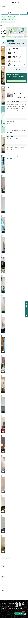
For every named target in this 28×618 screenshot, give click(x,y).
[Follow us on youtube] (20, 606)
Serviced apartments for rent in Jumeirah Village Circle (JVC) (16, 151)
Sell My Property (9, 2)
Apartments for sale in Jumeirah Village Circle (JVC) (16, 141)
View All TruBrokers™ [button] (16, 69)
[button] (5, 13)
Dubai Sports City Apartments (13, 123)
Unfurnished (17, 37)
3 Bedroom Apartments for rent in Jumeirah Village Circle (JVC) (16, 110)
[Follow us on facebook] (16, 603)
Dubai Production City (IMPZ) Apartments (16, 125)
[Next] (9, 558)
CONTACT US (5, 606)
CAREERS (11, 603)
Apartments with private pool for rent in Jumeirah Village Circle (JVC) (16, 154)
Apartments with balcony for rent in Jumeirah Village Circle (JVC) (16, 156)
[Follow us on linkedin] (23, 603)
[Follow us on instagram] (16, 606)
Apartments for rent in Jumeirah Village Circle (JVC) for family (16, 149)
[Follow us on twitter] (20, 603)
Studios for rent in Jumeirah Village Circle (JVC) (16, 104)
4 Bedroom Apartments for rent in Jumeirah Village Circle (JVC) (16, 112)
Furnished (9, 37)
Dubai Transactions (23, 2)
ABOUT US (4, 603)
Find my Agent (4, 2)
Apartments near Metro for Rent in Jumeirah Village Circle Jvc (16, 147)
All (3, 37)
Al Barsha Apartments (11, 121)
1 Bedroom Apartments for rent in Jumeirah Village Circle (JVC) (16, 106)
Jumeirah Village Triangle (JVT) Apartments (16, 130)
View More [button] (3, 591)
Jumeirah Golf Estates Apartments (14, 128)
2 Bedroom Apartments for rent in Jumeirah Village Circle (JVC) (16, 108)
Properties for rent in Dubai (13, 138)
